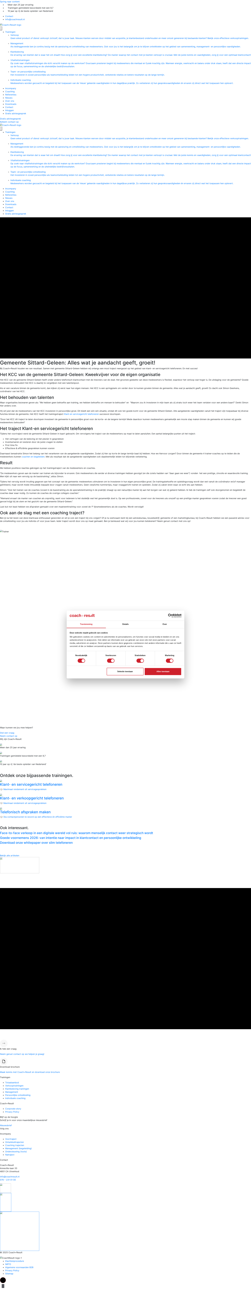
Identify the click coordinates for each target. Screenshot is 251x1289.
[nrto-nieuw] (5, 1202)
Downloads (10, 104)
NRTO (8, 1264)
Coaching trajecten (14, 1145)
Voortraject (10, 1139)
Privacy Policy (12, 1111)
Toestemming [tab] (86, 624)
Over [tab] (164, 624)
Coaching (10, 91)
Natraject (9, 1154)
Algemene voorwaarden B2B (19, 1267)
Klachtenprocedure (14, 1261)
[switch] (111, 661)
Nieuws (8, 97)
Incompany (10, 88)
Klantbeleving (130, 53)
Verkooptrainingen (14, 1085)
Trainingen (10, 32)
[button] (3, 1280)
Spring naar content (10, 1)
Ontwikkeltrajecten (14, 1142)
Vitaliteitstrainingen (130, 63)
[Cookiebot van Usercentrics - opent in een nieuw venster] (170, 616)
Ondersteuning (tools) (16, 1151)
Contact (9, 16)
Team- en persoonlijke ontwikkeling (87, 73)
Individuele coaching (121, 81)
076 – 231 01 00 (8, 1179)
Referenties (10, 94)
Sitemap (9, 1273)
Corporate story (13, 1108)
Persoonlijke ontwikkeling (17, 1095)
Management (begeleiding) (18, 1148)
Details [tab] (125, 624)
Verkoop (129, 36)
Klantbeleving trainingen (17, 1088)
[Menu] (1, 28)
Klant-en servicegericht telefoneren (81, 414)
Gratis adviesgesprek (15, 113)
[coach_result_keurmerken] (5, 1188)
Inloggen (9, 110)
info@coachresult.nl (15, 19)
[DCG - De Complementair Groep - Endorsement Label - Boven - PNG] (19, 1231)
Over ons (9, 101)
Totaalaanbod (12, 1082)
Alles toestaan (162, 671)
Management (125, 45)
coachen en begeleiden (33, 456)
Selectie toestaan (125, 671)
